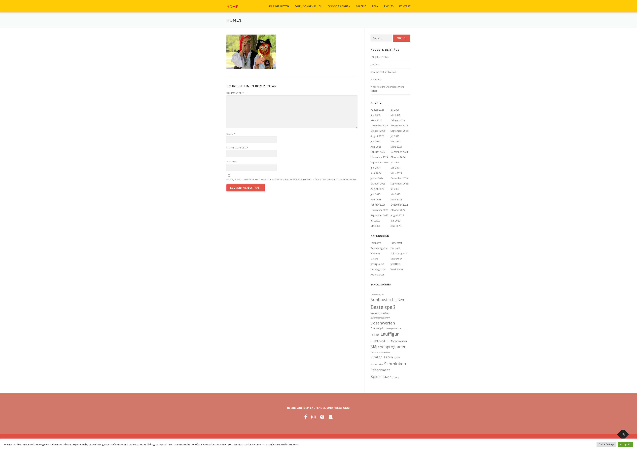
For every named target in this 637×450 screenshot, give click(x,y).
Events (389, 6)
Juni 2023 (375, 194)
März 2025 (396, 146)
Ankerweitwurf (377, 295)
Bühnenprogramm (380, 317)
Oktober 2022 (397, 210)
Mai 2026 (395, 115)
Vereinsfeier (396, 269)
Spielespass (381, 376)
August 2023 (377, 188)
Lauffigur (390, 334)
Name (230, 133)
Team (375, 6)
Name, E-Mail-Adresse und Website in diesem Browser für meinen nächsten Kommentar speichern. (291, 179)
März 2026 (376, 120)
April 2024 (376, 173)
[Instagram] (313, 416)
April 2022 (395, 225)
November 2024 (379, 157)
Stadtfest (395, 264)
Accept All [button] (625, 444)
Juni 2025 (375, 141)
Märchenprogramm (388, 346)
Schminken (395, 364)
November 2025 (399, 125)
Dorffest (375, 64)
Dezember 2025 (379, 125)
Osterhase (385, 352)
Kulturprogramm (399, 253)
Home (232, 6)
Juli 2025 (394, 136)
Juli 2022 (375, 220)
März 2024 (396, 173)
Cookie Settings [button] (606, 444)
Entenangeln (377, 328)
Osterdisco (375, 352)
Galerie (361, 6)
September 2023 (399, 183)
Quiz (397, 357)
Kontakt (405, 6)
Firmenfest (396, 242)
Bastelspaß (383, 307)
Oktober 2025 (378, 130)
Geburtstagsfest (379, 248)
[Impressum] (322, 416)
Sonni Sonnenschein (309, 6)
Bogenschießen (380, 313)
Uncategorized (378, 269)
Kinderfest (376, 79)
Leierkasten (380, 340)
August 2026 (377, 109)
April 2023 (376, 199)
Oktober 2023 (378, 183)
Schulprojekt (377, 264)
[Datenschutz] (331, 416)
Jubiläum (375, 253)
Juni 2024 (375, 167)
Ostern (374, 258)
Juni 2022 (395, 220)
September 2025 (399, 130)
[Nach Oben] (623, 434)
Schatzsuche (377, 364)
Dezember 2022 (399, 204)
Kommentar (235, 92)
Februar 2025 (378, 151)
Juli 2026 (394, 109)
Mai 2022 (376, 225)
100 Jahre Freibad (380, 57)
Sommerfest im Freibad (383, 72)
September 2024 (379, 162)
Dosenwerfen (383, 323)
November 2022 (379, 210)
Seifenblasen (380, 370)
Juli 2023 (394, 188)
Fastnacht (376, 242)
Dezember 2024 (399, 151)
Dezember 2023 (399, 178)
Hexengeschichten (394, 328)
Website (231, 161)
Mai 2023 (395, 194)
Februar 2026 (397, 120)
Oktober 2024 (397, 157)
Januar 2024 (377, 178)
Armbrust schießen (387, 299)
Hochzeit (395, 248)
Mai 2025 (395, 141)
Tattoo (396, 377)
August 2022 (397, 215)
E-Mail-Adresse (237, 147)
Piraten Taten (382, 357)
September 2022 (379, 215)
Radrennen (396, 258)
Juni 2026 (375, 115)
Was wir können (339, 6)
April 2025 (376, 146)
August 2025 (377, 136)
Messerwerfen (399, 341)
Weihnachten (378, 274)
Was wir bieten (279, 6)
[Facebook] (305, 416)
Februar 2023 (378, 204)
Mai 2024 (395, 167)
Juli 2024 (394, 162)
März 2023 (396, 199)
